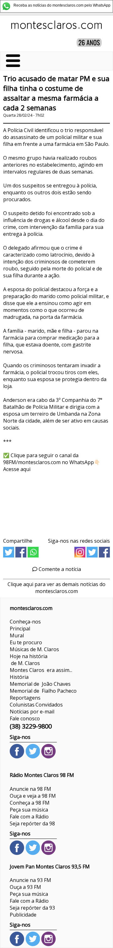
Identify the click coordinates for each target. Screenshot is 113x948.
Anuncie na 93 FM (30, 880)
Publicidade (23, 914)
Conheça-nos (25, 621)
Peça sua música (29, 809)
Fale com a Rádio (29, 816)
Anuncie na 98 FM (30, 788)
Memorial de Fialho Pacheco (43, 690)
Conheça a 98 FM (30, 802)
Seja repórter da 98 (32, 823)
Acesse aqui (16, 469)
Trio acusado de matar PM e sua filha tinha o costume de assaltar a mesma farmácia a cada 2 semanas (56, 93)
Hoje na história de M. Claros (28, 660)
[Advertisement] (56, 503)
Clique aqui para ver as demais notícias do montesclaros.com (56, 588)
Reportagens (25, 697)
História (19, 677)
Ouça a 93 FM (25, 887)
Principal (20, 628)
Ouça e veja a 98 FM (33, 795)
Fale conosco (25, 718)
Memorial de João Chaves (40, 683)
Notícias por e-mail (32, 711)
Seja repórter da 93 (32, 907)
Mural (17, 635)
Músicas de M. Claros (34, 649)
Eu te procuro (26, 642)
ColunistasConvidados (36, 704)
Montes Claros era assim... (41, 670)
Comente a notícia (59, 569)
